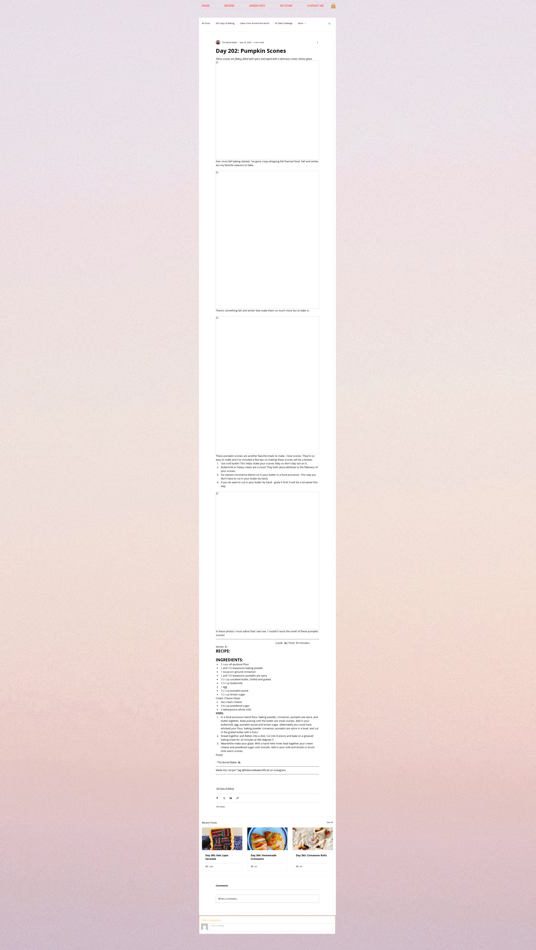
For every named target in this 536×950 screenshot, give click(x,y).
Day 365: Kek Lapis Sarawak (216, 857)
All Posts (206, 23)
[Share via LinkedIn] (230, 798)
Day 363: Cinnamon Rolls (311, 855)
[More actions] (317, 42)
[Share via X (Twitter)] (224, 798)
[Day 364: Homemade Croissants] (267, 839)
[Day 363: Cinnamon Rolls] (313, 839)
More (300, 23)
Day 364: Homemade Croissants (263, 857)
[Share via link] (237, 798)
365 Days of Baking (225, 23)
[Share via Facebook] (217, 798)
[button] (333, 5)
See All (330, 822)
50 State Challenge (283, 23)
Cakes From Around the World (254, 23)
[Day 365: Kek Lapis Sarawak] (222, 839)
